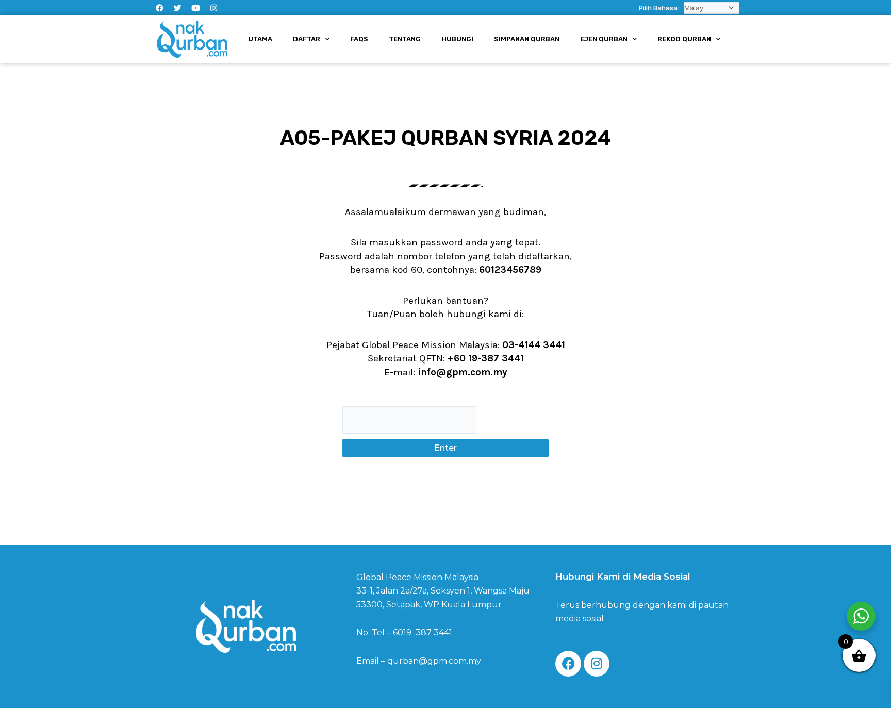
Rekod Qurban (684, 39)
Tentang (405, 39)
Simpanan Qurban (526, 39)
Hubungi (457, 39)
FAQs (359, 39)
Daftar (306, 39)
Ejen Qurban (604, 39)
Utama (260, 39)
